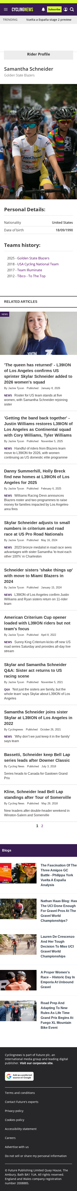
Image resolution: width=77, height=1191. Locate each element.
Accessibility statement (21, 1129)
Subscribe (54, 9)
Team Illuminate (29, 270)
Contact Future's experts (21, 1102)
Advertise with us (17, 1147)
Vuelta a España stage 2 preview (48, 20)
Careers (10, 1138)
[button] (72, 9)
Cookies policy (14, 1120)
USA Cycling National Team (38, 264)
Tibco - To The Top (31, 276)
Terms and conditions (20, 1093)
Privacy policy (14, 1111)
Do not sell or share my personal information (36, 1156)
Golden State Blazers (33, 258)
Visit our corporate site (36, 1063)
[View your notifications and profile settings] (43, 9)
